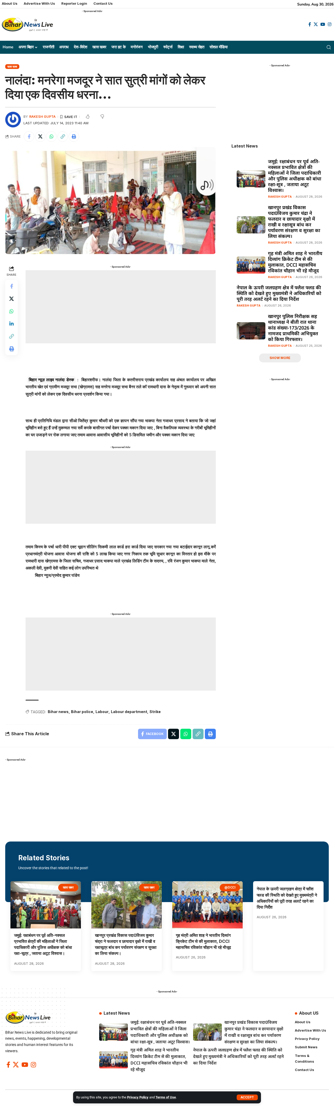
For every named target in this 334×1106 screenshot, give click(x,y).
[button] (247, 1097)
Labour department (129, 711)
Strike (155, 711)
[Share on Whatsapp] (51, 136)
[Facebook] (309, 24)
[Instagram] (329, 24)
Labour (102, 711)
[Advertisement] (177, 26)
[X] (315, 24)
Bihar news (58, 711)
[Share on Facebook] (29, 136)
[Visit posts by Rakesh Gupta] (13, 119)
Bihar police (82, 711)
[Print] (74, 136)
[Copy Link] (62, 136)
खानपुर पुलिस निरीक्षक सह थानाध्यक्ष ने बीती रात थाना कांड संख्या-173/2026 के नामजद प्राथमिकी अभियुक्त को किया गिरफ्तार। (293, 327)
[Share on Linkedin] (11, 323)
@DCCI (229, 887)
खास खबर (12, 66)
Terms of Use (166, 1097)
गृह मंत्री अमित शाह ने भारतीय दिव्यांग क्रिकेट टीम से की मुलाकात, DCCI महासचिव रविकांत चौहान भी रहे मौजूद (295, 262)
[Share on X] (40, 136)
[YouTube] (322, 24)
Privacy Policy (137, 1097)
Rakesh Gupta (42, 117)
